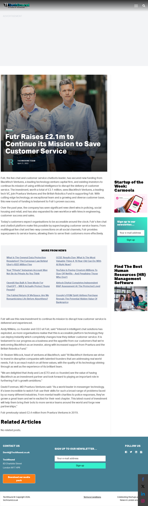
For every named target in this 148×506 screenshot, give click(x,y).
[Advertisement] (74, 40)
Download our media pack (19, 479)
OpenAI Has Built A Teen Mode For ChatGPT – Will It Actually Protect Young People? (28, 286)
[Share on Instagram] (143, 501)
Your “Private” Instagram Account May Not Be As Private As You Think (27, 272)
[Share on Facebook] (143, 479)
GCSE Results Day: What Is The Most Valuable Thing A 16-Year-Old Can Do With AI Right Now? (78, 261)
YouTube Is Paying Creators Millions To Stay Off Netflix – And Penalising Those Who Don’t (77, 273)
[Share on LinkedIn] (143, 494)
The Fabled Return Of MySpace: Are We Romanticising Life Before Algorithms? (28, 297)
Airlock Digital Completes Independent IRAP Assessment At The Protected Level (78, 284)
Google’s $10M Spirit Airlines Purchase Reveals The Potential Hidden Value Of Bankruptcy (77, 299)
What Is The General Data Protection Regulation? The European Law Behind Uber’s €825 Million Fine (27, 261)
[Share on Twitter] (143, 486)
